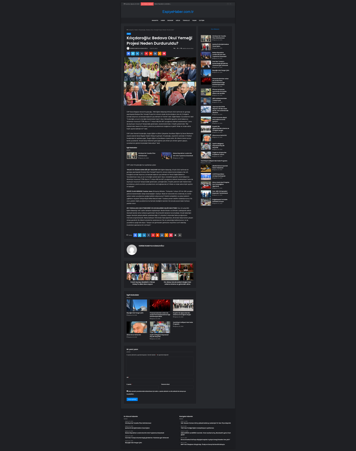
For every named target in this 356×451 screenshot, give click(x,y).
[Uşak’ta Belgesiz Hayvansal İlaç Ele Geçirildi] (160, 327)
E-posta (129, 384)
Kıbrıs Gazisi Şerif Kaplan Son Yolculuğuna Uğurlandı (220, 184)
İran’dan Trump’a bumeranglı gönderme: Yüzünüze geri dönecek (220, 63)
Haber (163, 20)
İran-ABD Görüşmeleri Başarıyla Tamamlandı (220, 192)
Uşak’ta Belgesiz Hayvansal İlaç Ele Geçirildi (159, 335)
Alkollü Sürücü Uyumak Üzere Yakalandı (220, 167)
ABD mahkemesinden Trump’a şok (219, 99)
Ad (128, 377)
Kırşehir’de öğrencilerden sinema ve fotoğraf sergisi (182, 314)
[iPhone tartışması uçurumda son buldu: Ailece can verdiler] (206, 92)
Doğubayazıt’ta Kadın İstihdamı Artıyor (219, 200)
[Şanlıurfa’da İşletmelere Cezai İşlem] (206, 46)
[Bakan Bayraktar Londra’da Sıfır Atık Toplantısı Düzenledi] (166, 155)
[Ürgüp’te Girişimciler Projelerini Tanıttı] (206, 155)
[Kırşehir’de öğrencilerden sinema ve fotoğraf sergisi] (183, 305)
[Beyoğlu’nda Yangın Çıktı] (137, 305)
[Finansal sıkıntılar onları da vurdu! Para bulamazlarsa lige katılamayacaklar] (160, 305)
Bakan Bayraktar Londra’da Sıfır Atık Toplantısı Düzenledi (171, 4)
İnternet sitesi (165, 384)
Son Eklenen (215, 29)
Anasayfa (155, 20)
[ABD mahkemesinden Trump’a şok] (206, 100)
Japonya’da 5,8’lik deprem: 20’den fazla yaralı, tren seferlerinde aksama (220, 109)
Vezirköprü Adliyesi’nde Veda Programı (183, 323)
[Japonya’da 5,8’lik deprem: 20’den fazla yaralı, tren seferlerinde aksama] (206, 109)
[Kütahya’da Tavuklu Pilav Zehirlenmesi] (132, 155)
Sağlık (178, 20)
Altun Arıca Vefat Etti (134, 335)
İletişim (201, 20)
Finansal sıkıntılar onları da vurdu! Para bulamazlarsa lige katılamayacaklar (160, 314)
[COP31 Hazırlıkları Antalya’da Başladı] (206, 176)
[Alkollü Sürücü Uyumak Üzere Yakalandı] (206, 168)
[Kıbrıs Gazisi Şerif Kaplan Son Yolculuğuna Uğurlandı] (206, 184)
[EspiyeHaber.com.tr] (178, 11)
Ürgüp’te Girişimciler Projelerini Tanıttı (219, 153)
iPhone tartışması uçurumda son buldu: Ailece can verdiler (219, 91)
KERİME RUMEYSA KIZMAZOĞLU (139, 48)
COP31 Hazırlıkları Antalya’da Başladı (218, 175)
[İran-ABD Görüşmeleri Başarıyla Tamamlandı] (206, 193)
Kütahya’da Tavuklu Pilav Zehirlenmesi (219, 37)
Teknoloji (186, 20)
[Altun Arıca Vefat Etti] (137, 327)
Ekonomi (170, 20)
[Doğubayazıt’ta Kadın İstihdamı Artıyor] (206, 202)
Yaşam (194, 20)
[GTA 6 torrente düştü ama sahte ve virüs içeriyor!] (206, 120)
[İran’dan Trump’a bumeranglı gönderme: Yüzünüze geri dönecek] (206, 64)
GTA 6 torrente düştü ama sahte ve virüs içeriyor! (219, 119)
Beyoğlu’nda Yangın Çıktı (135, 313)
